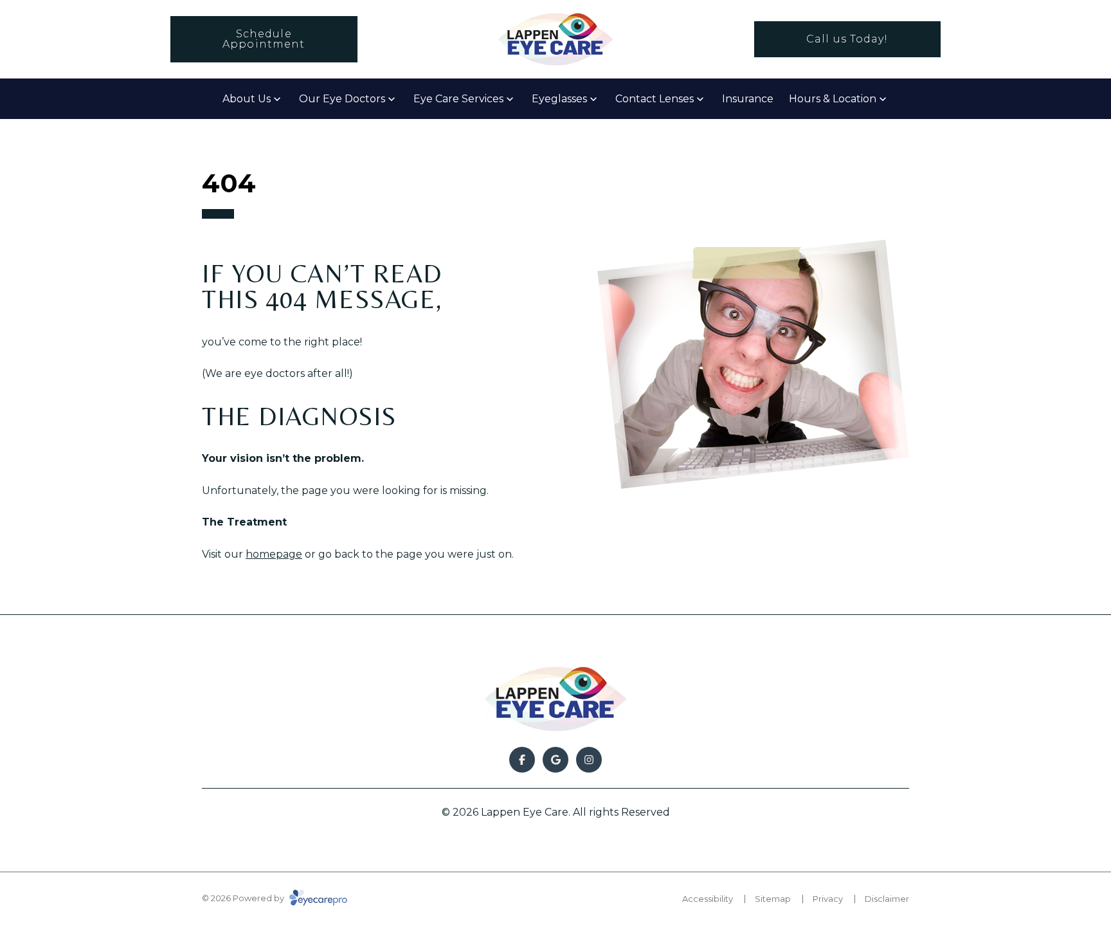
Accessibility (707, 898)
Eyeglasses (559, 99)
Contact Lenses (654, 99)
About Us (246, 99)
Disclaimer (887, 898)
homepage (274, 554)
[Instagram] (589, 760)
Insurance (747, 99)
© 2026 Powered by (244, 898)
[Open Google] (555, 760)
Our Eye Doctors (342, 99)
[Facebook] (522, 760)
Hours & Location (832, 99)
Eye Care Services (458, 99)
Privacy (828, 898)
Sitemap (773, 898)
